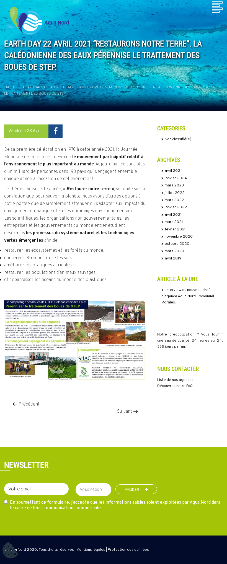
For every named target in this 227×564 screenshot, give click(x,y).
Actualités (37, 87)
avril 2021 (173, 214)
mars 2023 (174, 185)
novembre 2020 (179, 236)
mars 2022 (174, 200)
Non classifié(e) (178, 139)
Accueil (13, 87)
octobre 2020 (177, 243)
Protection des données (128, 549)
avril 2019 (173, 258)
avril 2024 (174, 170)
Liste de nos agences (175, 380)
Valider (132, 489)
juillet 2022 (175, 193)
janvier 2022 (176, 207)
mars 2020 (174, 251)
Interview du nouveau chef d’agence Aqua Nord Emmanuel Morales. (187, 296)
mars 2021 (174, 222)
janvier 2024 (176, 178)
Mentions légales (90, 549)
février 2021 (175, 229)
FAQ (189, 386)
